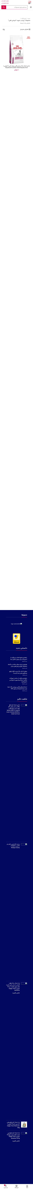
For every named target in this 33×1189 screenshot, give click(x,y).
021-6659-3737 (5, 3)
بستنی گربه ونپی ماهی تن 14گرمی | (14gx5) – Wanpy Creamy (13, 846)
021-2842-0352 (5, 1)
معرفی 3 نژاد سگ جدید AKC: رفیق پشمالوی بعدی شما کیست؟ (18, 672)
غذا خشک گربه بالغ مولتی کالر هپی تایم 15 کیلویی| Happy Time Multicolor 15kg (13, 1125)
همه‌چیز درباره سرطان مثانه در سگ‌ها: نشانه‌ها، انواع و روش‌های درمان (17, 665)
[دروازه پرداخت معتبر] (16, 638)
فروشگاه (23, 19)
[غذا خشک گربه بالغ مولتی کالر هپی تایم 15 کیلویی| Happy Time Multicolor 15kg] (24, 1125)
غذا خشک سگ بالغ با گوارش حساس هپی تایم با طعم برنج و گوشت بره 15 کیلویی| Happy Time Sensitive (13, 986)
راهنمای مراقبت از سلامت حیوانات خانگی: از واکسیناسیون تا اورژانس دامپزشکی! (18, 680)
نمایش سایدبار (24, 29)
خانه (29, 19)
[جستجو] (3, 7)
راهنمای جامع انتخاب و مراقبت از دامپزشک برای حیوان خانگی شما (18, 658)
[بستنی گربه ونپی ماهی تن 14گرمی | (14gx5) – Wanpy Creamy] (24, 911)
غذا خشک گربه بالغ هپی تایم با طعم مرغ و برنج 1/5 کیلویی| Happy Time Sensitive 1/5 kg (13, 1135)
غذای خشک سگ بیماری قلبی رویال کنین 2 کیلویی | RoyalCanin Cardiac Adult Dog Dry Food (16, 67)
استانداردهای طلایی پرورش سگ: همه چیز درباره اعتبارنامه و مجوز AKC (17, 688)
